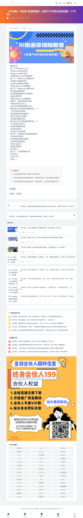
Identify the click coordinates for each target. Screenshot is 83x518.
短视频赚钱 (63, 486)
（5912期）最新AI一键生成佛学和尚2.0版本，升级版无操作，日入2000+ (42, 247)
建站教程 (63, 455)
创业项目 (63, 448)
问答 (41, 516)
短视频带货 (41, 486)
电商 (41, 479)
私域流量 (41, 489)
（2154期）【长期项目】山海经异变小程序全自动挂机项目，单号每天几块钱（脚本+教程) (39, 351)
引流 (19, 458)
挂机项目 (63, 465)
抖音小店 (41, 462)
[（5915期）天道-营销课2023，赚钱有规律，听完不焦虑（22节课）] (13, 229)
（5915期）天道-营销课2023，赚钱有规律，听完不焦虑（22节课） (41, 228)
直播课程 (41, 482)
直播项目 (63, 482)
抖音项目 (19, 465)
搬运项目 (41, 469)
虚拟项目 (19, 496)
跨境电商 (41, 496)
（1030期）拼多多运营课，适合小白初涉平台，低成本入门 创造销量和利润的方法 (37, 316)
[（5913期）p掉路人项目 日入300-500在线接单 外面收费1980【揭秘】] (13, 239)
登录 (70, 3)
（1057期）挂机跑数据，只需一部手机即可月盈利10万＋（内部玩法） (33, 320)
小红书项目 (41, 455)
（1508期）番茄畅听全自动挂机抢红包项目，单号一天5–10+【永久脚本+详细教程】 (37, 323)
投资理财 (19, 462)
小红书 (19, 455)
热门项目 (12, 18)
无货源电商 (63, 476)
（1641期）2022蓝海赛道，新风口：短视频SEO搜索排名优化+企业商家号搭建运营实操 (38, 327)
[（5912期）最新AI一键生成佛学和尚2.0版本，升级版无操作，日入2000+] (13, 249)
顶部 (74, 516)
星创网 (36, 508)
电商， (63, 479)
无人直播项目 (63, 472)
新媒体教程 (41, 472)
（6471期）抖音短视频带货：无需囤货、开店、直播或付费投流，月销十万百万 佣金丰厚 (47, 257)
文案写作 (63, 469)
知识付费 (19, 486)
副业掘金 (19, 451)
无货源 (41, 476)
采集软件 (63, 496)
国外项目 (63, 451)
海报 (12, 193)
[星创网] (8, 18)
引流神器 (63, 458)
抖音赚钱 (63, 462)
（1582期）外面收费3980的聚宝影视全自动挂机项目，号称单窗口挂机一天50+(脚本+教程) (39, 330)
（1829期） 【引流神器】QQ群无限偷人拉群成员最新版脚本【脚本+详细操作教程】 (37, 348)
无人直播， (19, 476)
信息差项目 (19, 448)
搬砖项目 (19, 469)
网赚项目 (41, 493)
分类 (25, 516)
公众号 (41, 448)
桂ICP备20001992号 (55, 508)
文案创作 (19, 472)
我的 (58, 516)
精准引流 (63, 489)
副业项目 (41, 451)
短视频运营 (19, 489)
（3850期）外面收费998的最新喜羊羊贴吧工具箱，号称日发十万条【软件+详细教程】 (38, 345)
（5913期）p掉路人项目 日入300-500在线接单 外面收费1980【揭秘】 (42, 237)
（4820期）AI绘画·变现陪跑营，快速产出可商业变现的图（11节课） (32, 341)
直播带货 (19, 482)
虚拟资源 (63, 493)
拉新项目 (41, 465)
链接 (19, 193)
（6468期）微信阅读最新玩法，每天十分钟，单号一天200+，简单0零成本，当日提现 (47, 296)
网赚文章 (19, 493)
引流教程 (41, 458)
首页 (18, 28)
